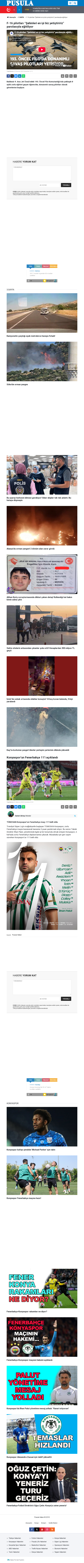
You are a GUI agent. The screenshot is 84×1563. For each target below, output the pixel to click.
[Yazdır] (62, 76)
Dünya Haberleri (37, 1552)
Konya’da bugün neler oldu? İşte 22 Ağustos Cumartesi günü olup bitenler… (47, 9)
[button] (66, 76)
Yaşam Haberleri (60, 1552)
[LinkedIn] (19, 76)
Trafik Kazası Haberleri (40, 1549)
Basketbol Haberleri (39, 1545)
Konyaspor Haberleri (16, 1542)
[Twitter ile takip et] (75, 816)
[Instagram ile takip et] (47, 1529)
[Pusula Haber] (20, 3)
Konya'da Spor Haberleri (17, 1545)
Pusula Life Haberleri (39, 1542)
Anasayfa (12, 17)
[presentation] (14, 9)
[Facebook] (8, 76)
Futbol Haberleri (37, 1538)
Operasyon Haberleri (61, 1545)
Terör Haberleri (14, 1552)
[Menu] (70, 3)
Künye (37, 1523)
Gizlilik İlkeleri (53, 1523)
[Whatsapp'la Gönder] (23, 76)
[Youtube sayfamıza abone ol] (42, 1529)
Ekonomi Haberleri (60, 1549)
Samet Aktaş (20, 816)
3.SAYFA (21, 17)
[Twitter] (12, 76)
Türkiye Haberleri (15, 1538)
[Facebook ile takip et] (31, 1529)
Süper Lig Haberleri (61, 1542)
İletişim (43, 1523)
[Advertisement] (42, 140)
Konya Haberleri (60, 1538)
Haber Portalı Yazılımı (17, 1560)
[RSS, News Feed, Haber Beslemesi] (52, 1529)
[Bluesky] (16, 76)
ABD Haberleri (14, 1549)
